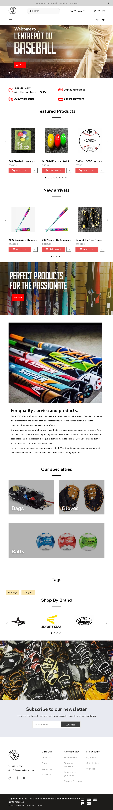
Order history (92, 763)
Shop (44, 763)
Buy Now (20, 65)
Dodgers (28, 592)
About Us (46, 757)
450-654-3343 (17, 766)
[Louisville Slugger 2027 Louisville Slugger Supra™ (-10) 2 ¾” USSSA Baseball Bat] (56, 219)
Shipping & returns (73, 781)
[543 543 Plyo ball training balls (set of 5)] (23, 140)
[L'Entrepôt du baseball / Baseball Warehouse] (12, 13)
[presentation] (5, 141)
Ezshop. (39, 805)
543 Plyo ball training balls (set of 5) (30, 161)
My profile (91, 757)
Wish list (90, 768)
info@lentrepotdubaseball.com (23, 770)
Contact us (47, 769)
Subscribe (70, 724)
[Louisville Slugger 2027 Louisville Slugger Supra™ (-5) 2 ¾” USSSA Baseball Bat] (23, 219)
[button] (9, 72)
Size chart (46, 774)
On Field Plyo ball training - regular (62, 161)
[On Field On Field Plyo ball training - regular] (56, 140)
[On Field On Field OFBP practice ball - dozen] (90, 140)
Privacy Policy (70, 757)
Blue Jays (12, 592)
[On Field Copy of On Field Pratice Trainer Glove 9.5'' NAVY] (90, 219)
